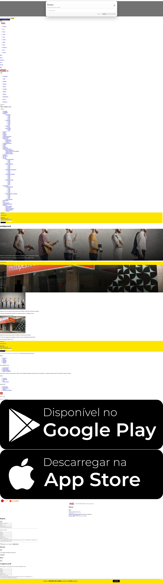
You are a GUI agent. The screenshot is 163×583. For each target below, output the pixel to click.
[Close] (70, 510)
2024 (9, 122)
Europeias (8, 126)
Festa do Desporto (9, 186)
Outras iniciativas (9, 199)
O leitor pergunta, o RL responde (12, 151)
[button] (81, 55)
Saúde (4, 132)
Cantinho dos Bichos (7, 143)
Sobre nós (5, 205)
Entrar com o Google (81, 515)
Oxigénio (7, 142)
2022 (9, 123)
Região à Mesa (6, 137)
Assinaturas (5, 379)
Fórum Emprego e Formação (11, 193)
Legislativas (8, 120)
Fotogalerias (5, 147)
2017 (9, 118)
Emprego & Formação (7, 204)
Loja (10, 18)
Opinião (4, 144)
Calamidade (5, 112)
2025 (9, 115)
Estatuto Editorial (9, 209)
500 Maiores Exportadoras (11, 169)
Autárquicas (8, 114)
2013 (9, 119)
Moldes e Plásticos (9, 163)
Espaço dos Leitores (7, 149)
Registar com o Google (6, 544)
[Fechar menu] (8, 71)
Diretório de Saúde (9, 179)
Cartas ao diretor (9, 152)
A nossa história (9, 206)
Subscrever (3, 222)
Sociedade (5, 111)
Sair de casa (5, 138)
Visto (4, 145)
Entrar (12, 18)
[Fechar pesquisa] (114, 5)
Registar (6, 106)
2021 (9, 116)
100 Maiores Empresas (10, 174)
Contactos (8, 210)
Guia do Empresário (10, 159)
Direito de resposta (9, 153)
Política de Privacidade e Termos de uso (27, 353)
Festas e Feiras (8, 141)
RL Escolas (5, 155)
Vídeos (4, 146)
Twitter (4, 359)
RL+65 (4, 157)
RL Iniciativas (6, 185)
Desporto (5, 134)
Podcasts (5, 154)
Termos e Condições (10, 208)
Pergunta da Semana (7, 136)
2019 (9, 124)
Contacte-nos (2, 18)
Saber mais (3, 217)
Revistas (4, 158)
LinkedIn (4, 361)
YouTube (4, 362)
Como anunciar (6, 202)
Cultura (4, 135)
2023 (9, 162)
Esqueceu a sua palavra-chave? (75, 514)
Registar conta (15, 544)
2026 (9, 129)
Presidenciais (8, 128)
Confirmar (2, 554)
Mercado (5, 131)
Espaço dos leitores (9, 150)
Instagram (4, 360)
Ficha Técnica (8, 207)
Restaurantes (8, 139)
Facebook (4, 358)
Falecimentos (5, 200)
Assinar (7, 18)
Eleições (4, 113)
